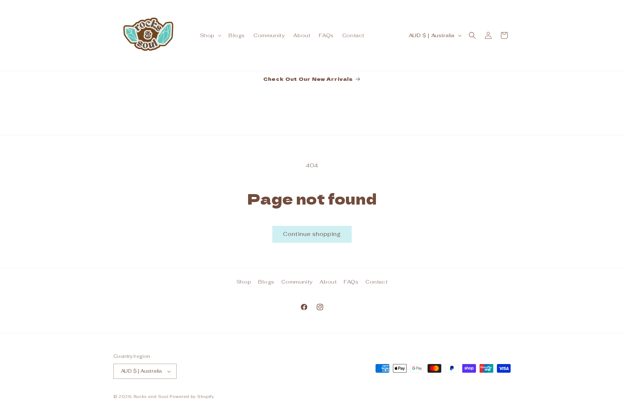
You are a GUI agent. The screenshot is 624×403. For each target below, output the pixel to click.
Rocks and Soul (151, 396)
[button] (210, 35)
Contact (376, 282)
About (328, 282)
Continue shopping (312, 234)
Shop (244, 282)
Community (296, 282)
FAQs (351, 282)
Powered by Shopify (192, 396)
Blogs (266, 282)
